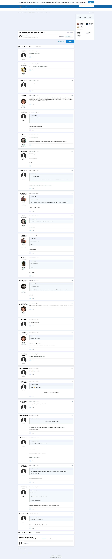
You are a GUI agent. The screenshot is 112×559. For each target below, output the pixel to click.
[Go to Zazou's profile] (23, 140)
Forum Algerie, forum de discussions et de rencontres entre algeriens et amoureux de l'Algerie (46, 2)
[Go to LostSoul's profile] (23, 263)
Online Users (34, 9)
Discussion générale (34, 37)
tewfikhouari (23, 193)
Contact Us (59, 555)
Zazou (23, 134)
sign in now (44, 538)
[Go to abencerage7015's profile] (23, 286)
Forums (19, 9)
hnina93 (24, 95)
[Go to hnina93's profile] (23, 101)
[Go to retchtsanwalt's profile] (87, 24)
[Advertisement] (39, 22)
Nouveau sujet (61, 41)
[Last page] (33, 46)
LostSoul (23, 257)
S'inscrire (91, 2)
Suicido (24, 64)
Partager (62, 36)
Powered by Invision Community (56, 557)
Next (30, 46)
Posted (33, 80)
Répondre (70, 41)
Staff (29, 9)
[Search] (93, 6)
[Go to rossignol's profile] (78, 24)
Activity (25, 6)
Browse (20, 6)
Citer (33, 57)
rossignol (81, 23)
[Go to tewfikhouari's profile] (23, 199)
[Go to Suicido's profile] (23, 69)
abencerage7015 (23, 280)
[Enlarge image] (32, 370)
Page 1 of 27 (37, 46)
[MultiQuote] (30, 57)
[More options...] (72, 51)
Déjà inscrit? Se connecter (81, 2)
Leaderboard (41, 9)
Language (53, 555)
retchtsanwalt (91, 23)
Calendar (24, 9)
